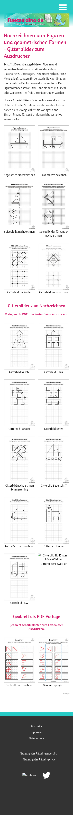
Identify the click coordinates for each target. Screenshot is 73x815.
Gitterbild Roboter (19, 429)
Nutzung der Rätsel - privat (39, 759)
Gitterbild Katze (53, 429)
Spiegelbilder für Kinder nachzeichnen (53, 233)
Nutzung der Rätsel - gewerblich (39, 753)
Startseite (36, 726)
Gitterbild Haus (53, 372)
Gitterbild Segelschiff (53, 485)
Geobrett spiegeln (53, 685)
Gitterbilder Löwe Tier (54, 563)
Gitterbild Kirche (53, 546)
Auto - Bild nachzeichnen (19, 546)
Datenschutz (36, 738)
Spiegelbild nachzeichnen (19, 231)
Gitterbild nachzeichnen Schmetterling (19, 487)
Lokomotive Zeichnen (54, 175)
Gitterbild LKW (19, 603)
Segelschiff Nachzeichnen (19, 175)
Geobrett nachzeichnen (19, 685)
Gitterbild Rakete (19, 372)
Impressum (36, 732)
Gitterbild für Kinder (19, 292)
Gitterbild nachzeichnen (53, 292)
